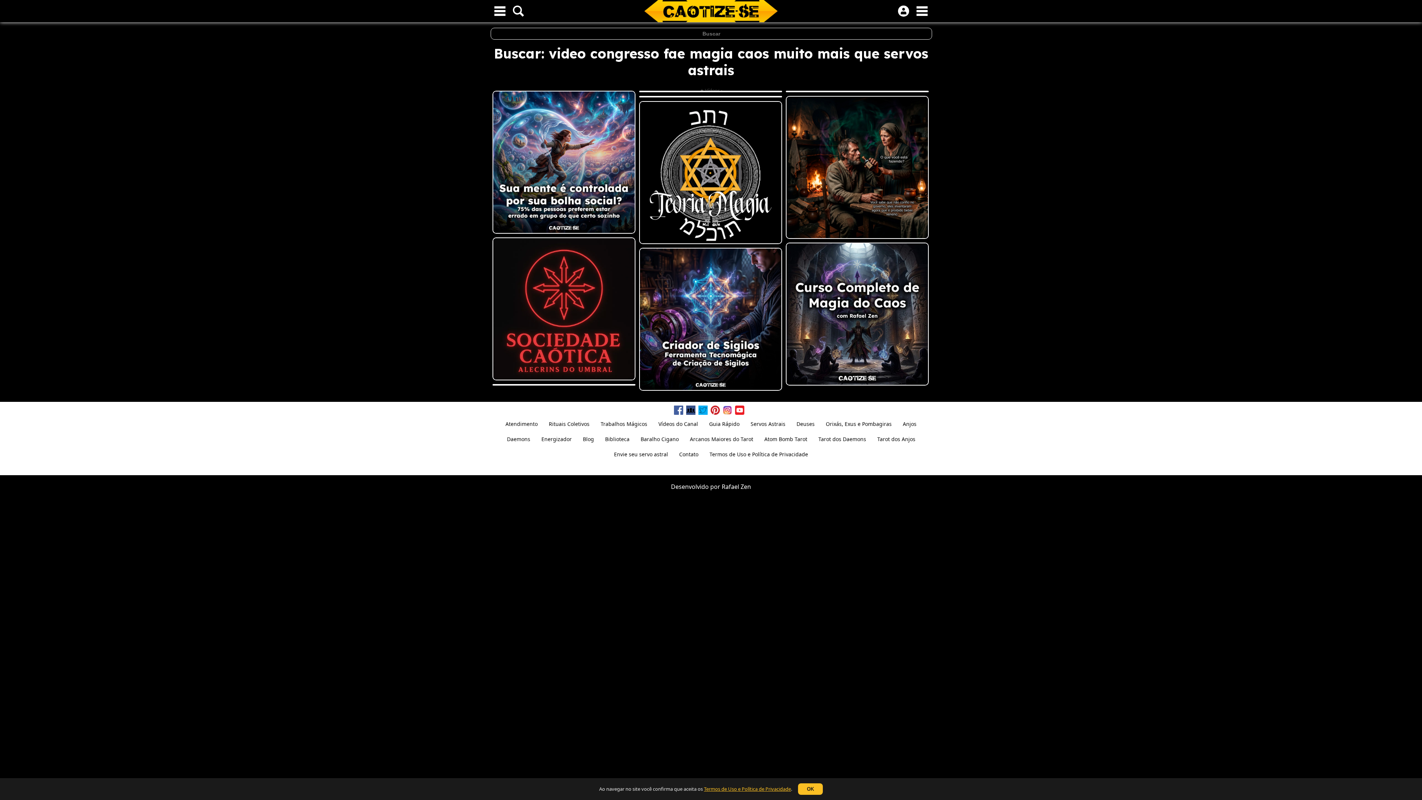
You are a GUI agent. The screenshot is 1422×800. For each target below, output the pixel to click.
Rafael (730, 487)
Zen (746, 487)
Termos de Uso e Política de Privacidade (747, 789)
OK (810, 789)
